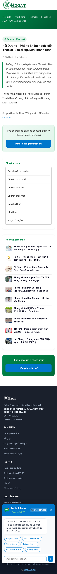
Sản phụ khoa (14, 204)
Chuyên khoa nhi (16, 187)
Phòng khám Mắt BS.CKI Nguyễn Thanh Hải (30, 320)
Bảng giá (7, 438)
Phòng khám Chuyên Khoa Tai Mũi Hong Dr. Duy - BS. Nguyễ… (31, 279)
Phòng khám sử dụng (13, 454)
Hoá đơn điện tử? (29, 544)
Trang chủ (7, 17)
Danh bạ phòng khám (13, 478)
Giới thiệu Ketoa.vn (12, 448)
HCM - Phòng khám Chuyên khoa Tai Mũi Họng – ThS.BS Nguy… (32, 248)
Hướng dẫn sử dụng (12, 468)
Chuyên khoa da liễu (17, 179)
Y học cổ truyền (15, 220)
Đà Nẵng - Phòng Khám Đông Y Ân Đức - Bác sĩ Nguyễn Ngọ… (31, 268)
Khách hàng (20, 17)
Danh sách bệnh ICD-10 (14, 473)
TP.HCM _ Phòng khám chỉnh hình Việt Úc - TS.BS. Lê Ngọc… (31, 330)
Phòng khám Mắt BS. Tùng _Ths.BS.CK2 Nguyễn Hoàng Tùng (31, 289)
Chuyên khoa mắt (16, 196)
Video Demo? (11, 544)
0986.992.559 (16, 420)
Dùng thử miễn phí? (32, 539)
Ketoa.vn (6, 117)
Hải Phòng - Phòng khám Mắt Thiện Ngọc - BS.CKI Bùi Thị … (32, 340)
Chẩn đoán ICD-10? (14, 550)
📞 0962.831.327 (28, 570)
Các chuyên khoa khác (19, 171)
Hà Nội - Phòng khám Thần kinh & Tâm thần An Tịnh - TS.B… (31, 258)
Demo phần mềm (11, 433)
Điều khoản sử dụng (12, 488)
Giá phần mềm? (12, 539)
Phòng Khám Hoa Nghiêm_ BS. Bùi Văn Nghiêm (31, 299)
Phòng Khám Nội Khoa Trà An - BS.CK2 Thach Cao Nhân (29, 310)
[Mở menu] (51, 4)
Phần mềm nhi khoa (12, 502)
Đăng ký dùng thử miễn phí (28, 144)
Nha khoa (12, 212)
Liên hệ (7, 483)
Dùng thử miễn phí (28, 368)
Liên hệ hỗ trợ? (33, 550)
